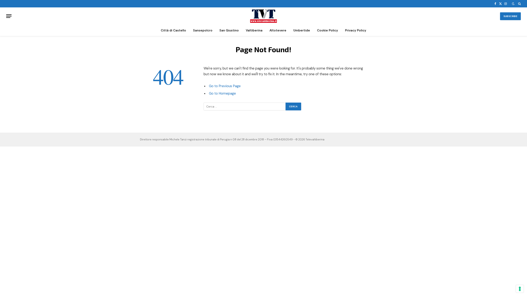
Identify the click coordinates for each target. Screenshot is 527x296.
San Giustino (229, 30)
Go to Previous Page (225, 86)
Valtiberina (254, 30)
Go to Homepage (222, 93)
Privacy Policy (355, 30)
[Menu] (9, 16)
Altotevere (277, 30)
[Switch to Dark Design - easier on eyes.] (513, 3)
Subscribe (510, 16)
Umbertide (301, 30)
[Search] (519, 3)
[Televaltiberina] (263, 16)
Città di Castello (173, 30)
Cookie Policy (327, 30)
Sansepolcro (202, 30)
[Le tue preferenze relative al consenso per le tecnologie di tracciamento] (520, 289)
